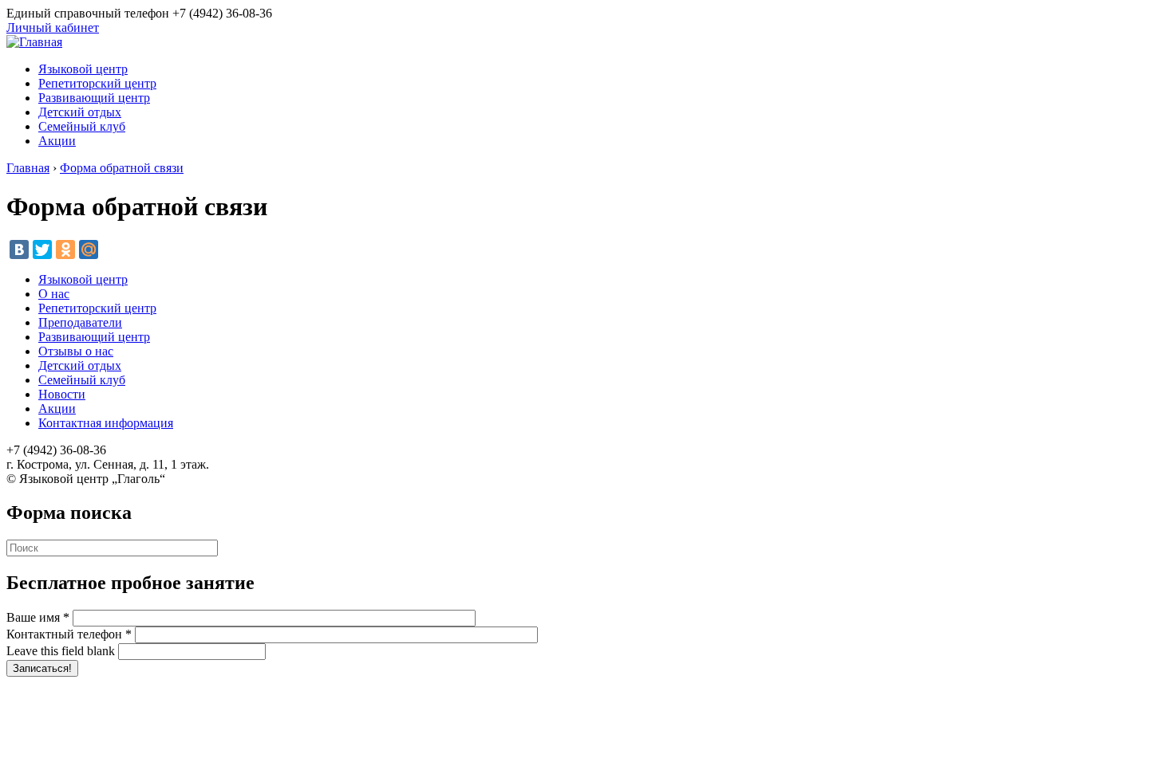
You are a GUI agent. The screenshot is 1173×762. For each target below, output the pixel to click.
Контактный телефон (69, 634)
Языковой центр (83, 69)
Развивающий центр (94, 97)
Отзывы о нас (75, 351)
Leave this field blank (62, 651)
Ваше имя (37, 617)
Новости (61, 394)
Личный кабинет (52, 27)
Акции (57, 140)
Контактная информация (105, 423)
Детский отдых (79, 112)
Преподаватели (80, 322)
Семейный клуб (81, 126)
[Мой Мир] (88, 249)
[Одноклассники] (65, 249)
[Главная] (34, 42)
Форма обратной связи (122, 168)
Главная (27, 168)
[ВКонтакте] (19, 249)
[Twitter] (42, 249)
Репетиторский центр (97, 83)
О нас (53, 293)
